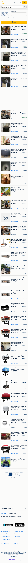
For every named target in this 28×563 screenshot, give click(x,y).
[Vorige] (7, 474)
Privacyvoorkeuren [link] (5, 539)
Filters (14, 22)
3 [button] (17, 474)
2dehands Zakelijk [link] (5, 531)
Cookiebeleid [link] (17, 536)
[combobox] (12, 7)
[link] (3, 2)
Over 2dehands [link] (5, 543)
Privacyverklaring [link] (5, 536)
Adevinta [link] (16, 543)
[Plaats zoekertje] (24, 2)
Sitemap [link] (3, 546)
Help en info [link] (4, 534)
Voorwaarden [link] (17, 534)
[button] (17, 2)
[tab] (3, 14)
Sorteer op (13, 11)
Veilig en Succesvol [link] (19, 531)
